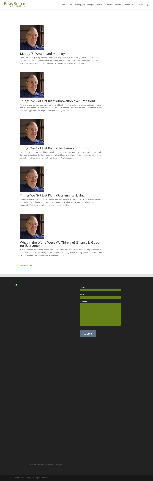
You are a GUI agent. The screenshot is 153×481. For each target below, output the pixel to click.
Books (99, 5)
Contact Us (128, 5)
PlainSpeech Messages (84, 5)
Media (109, 5)
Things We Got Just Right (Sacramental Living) (52, 195)
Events (118, 5)
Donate (141, 5)
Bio (71, 5)
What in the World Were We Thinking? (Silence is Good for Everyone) (59, 244)
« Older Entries (26, 265)
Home (64, 5)
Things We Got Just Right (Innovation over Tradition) (57, 101)
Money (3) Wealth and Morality (42, 53)
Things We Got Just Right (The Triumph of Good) (55, 148)
